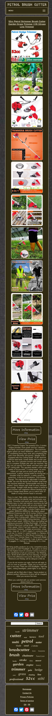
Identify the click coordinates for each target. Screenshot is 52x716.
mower (38, 660)
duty (31, 661)
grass (22, 674)
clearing (32, 675)
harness (32, 637)
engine (29, 664)
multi (15, 642)
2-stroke (34, 646)
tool (41, 636)
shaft (25, 637)
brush (14, 654)
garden (18, 664)
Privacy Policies (27, 697)
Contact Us (27, 693)
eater (39, 642)
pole (30, 670)
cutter (15, 635)
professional (16, 679)
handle (17, 632)
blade (18, 645)
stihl (41, 678)
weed (26, 645)
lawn (34, 651)
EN (25, 705)
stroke (23, 660)
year (14, 675)
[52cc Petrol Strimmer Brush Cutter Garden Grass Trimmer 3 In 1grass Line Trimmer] (27, 46)
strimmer (30, 630)
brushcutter (19, 649)
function (40, 656)
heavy (38, 665)
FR (29, 705)
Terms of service (27, 701)
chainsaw (27, 655)
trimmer (18, 669)
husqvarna (41, 651)
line (39, 674)
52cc (30, 678)
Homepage (27, 689)
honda (15, 661)
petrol (27, 641)
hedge (39, 669)
